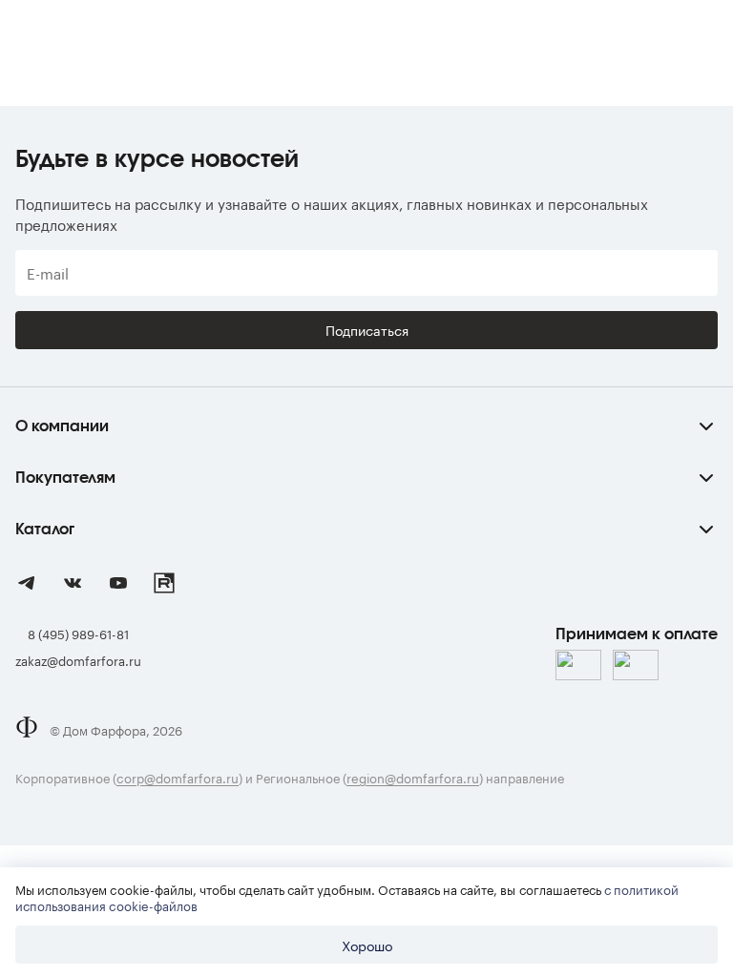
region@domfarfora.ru (412, 776)
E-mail (48, 272)
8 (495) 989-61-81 (78, 632)
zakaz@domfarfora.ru (78, 659)
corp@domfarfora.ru (177, 776)
